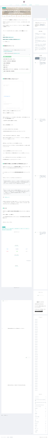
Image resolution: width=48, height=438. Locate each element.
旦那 (16, 228)
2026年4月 (36, 319)
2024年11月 (36, 329)
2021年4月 (36, 368)
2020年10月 (36, 378)
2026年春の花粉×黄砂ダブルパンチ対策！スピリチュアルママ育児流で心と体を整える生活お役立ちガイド (40, 41)
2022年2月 (36, 351)
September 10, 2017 (17, 53)
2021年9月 (36, 359)
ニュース (40, 411)
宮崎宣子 (4, 228)
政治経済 (40, 413)
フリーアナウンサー (24, 228)
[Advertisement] (16, 238)
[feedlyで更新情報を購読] (9, 258)
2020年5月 (36, 383)
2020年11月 (36, 376)
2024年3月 (36, 339)
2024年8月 (36, 334)
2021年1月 (36, 373)
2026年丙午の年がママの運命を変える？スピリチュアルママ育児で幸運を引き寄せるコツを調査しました (40, 38)
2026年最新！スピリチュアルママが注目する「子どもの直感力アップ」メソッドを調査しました (40, 34)
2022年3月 (36, 349)
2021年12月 (36, 354)
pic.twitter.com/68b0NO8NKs (8, 51)
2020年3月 (36, 386)
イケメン (28, 228)
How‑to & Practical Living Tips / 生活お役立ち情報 (40, 400)
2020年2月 (36, 388)
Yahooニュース (7, 197)
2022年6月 (36, 344)
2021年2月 (36, 371)
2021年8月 (36, 361)
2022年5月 (36, 346)
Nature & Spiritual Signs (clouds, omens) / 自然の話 (40, 403)
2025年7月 (36, 324)
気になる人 (40, 423)
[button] (47, 19)
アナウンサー (19, 228)
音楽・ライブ (40, 428)
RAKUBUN (40, 408)
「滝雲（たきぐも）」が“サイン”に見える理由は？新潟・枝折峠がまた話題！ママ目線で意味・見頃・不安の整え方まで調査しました (40, 45)
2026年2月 (36, 322)
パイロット (14, 228)
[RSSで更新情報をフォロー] (24, 258)
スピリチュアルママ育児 (40, 406)
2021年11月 (36, 356)
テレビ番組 (40, 430)
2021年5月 (36, 366)
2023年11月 (36, 341)
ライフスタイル (40, 396)
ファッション (40, 418)
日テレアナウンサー (8, 228)
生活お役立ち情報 (40, 416)
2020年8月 (36, 381)
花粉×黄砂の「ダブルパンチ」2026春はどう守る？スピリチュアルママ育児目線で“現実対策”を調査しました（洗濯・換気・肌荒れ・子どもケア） (40, 49)
